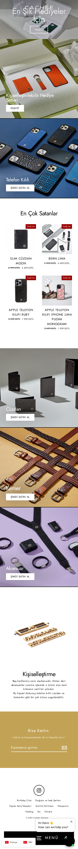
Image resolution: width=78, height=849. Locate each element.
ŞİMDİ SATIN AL (20, 188)
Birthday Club (24, 800)
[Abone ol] (64, 747)
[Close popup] (71, 822)
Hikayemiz (63, 806)
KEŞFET (15, 108)
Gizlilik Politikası (45, 806)
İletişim (48, 811)
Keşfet (39, 29)
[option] (39, 19)
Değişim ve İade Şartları (48, 800)
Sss (39, 811)
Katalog (29, 811)
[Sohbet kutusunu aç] (69, 841)
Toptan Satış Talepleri (20, 806)
